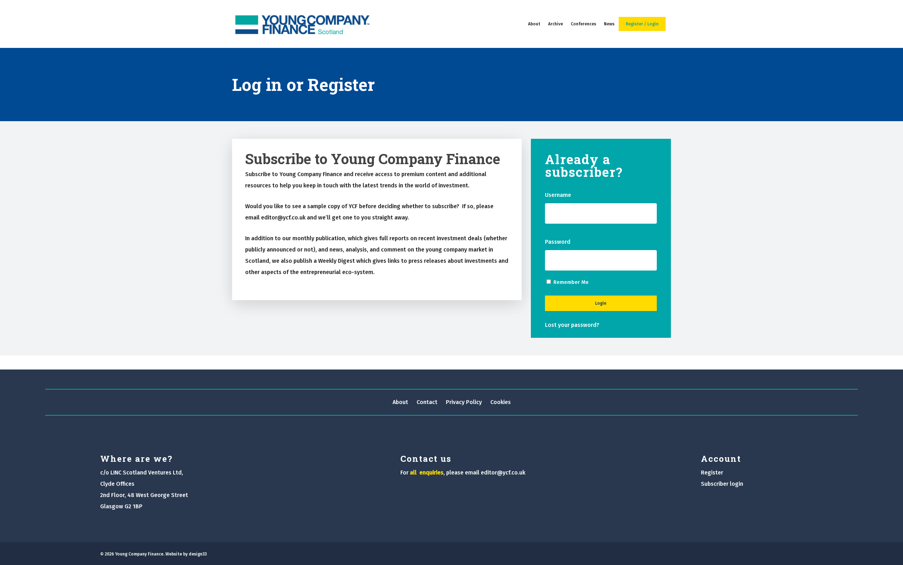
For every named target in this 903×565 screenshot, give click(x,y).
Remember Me (571, 282)
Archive (555, 23)
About (534, 23)
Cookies (500, 402)
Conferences (583, 23)
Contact (427, 402)
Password (569, 241)
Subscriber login (722, 483)
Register (712, 472)
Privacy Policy (464, 402)
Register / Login (642, 23)
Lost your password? (572, 325)
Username (569, 195)
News (609, 23)
